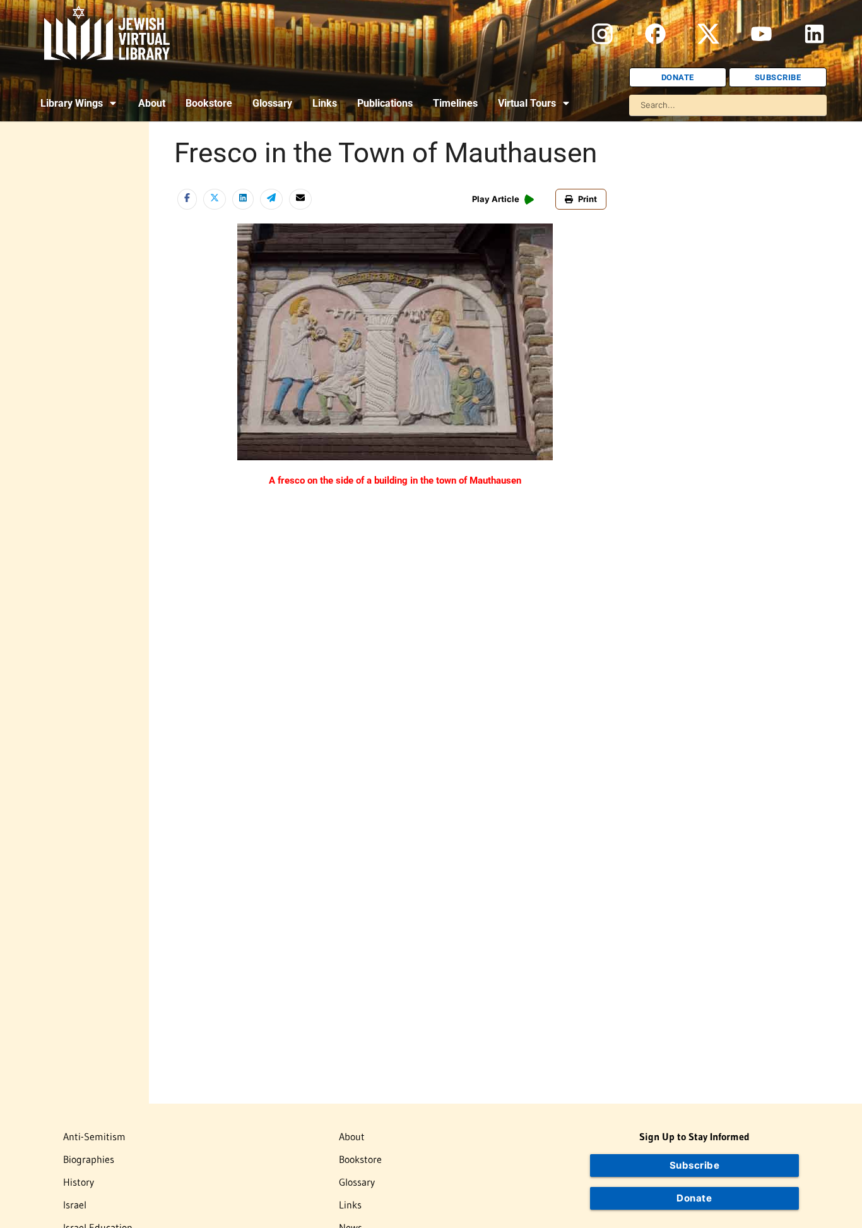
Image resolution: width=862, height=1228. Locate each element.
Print (587, 199)
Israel (74, 1204)
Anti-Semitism (94, 1136)
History (78, 1182)
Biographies (88, 1159)
